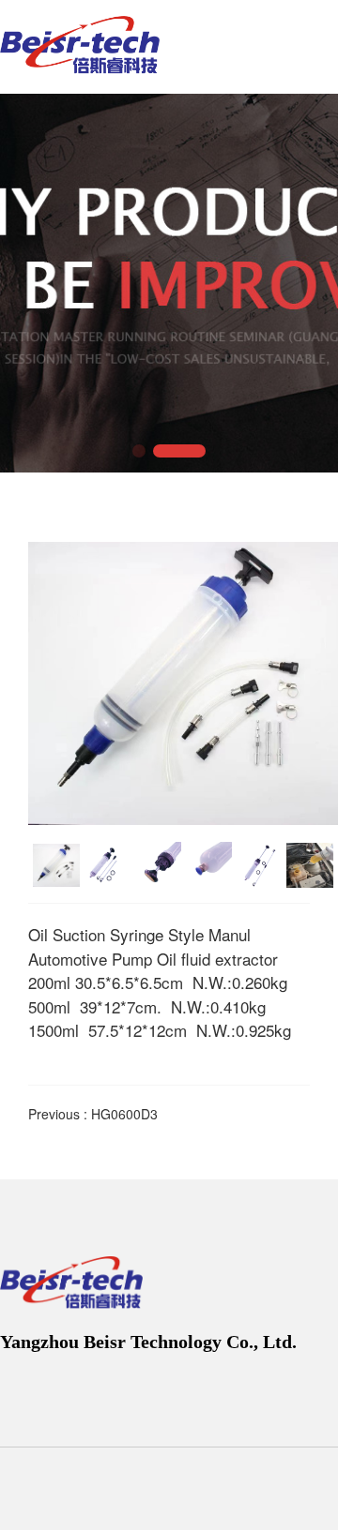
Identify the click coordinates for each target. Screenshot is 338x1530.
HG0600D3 (124, 1113)
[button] (139, 451)
